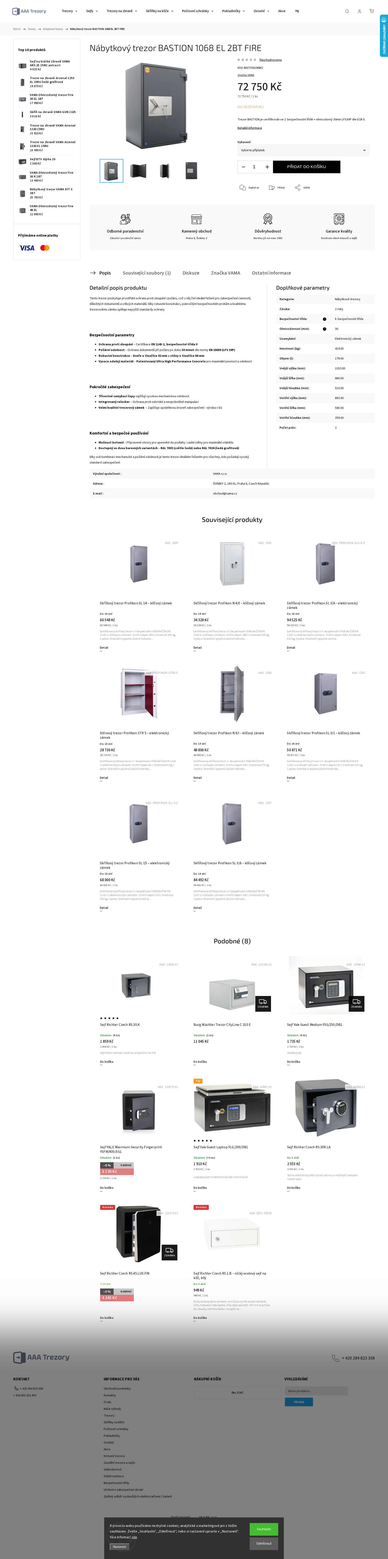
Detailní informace (250, 128)
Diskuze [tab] (191, 273)
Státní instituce (114, 1476)
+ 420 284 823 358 (358, 1358)
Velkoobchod (112, 1469)
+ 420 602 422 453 (24, 1395)
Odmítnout (264, 1543)
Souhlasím (264, 1529)
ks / (237, 1392)
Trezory (109, 1415)
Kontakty (110, 1395)
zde (134, 1537)
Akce (107, 1449)
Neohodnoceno (271, 59)
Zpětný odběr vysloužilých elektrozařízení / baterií (138, 1496)
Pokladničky (112, 1436)
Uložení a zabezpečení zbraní (123, 1490)
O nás (107, 1402)
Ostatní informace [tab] (271, 273)
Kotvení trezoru (114, 1456)
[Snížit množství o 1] (243, 167)
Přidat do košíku (306, 166)
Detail (104, 647)
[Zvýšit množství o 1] (267, 167)
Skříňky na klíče (114, 1422)
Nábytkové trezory (347, 299)
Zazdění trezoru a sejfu (119, 1463)
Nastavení (119, 1546)
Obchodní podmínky (117, 1388)
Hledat (299, 1402)
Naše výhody (112, 1409)
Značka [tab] (225, 273)
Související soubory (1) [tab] (147, 273)
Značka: (246, 75)
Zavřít (359, 203)
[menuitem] (69, 11)
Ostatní (109, 1442)
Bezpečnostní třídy (116, 1483)
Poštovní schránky (116, 1429)
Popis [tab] (105, 273)
